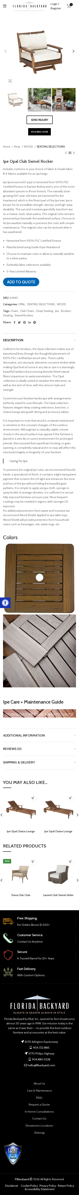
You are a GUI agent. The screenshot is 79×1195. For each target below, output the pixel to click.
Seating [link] (8, 315)
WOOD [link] (29, 146)
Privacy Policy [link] (48, 1186)
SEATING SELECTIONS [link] (51, 146)
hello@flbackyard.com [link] (41, 1065)
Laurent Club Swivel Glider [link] (58, 895)
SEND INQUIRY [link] (39, 119)
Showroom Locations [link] (39, 1125)
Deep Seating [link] (44, 311)
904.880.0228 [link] (39, 131)
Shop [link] (17, 146)
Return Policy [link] (66, 1186)
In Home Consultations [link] (39, 1111)
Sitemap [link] (39, 1132)
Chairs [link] (14, 311)
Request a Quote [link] (39, 1104)
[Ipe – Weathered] (39, 651)
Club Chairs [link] (27, 311)
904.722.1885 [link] (40, 1047)
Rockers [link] (66, 311)
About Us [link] (39, 1083)
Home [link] (7, 146)
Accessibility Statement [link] (39, 1189)
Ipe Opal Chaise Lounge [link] (21, 831)
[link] (5, 603)
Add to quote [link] (21, 282)
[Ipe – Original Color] (39, 578)
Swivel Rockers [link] (24, 315)
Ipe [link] (57, 311)
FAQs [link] (39, 1097)
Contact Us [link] (39, 1118)
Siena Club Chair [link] (20, 895)
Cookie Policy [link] (29, 1186)
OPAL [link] (21, 304)
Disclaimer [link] (11, 1186)
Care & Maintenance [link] (39, 1090)
